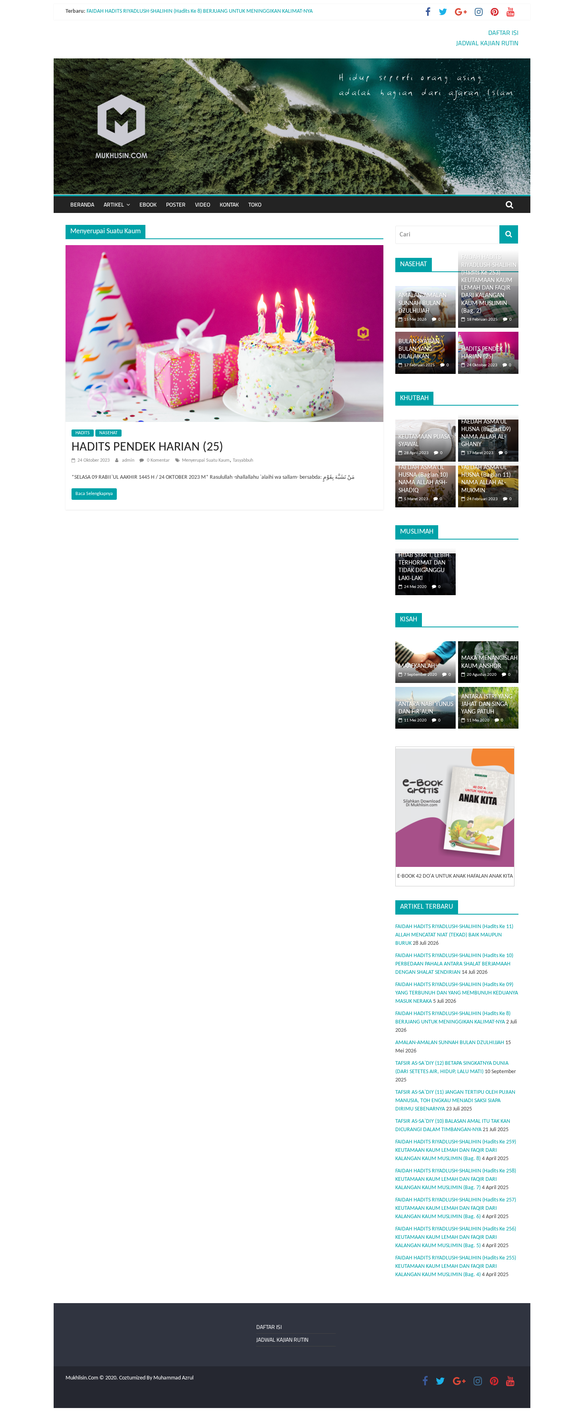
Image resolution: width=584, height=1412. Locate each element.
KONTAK (229, 204)
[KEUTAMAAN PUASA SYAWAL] (425, 424)
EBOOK (148, 204)
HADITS (82, 433)
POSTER (176, 204)
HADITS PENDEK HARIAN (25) (147, 447)
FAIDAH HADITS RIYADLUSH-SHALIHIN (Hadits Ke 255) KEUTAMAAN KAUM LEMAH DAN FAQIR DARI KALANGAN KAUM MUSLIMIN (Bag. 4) (455, 1266)
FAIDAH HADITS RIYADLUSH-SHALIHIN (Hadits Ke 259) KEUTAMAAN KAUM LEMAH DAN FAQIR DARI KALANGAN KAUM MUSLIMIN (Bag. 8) (455, 1150)
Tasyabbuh (243, 460)
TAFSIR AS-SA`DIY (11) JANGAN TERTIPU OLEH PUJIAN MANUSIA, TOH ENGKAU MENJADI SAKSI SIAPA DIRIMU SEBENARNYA (455, 1100)
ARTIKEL (114, 204)
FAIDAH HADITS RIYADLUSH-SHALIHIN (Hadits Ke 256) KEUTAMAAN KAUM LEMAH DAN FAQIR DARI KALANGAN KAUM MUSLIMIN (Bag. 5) (455, 1237)
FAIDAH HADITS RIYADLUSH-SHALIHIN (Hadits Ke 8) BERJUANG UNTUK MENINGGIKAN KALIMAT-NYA (200, 11)
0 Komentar (158, 460)
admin (128, 460)
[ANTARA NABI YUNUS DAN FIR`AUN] (425, 691)
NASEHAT (108, 433)
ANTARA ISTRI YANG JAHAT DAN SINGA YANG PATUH (486, 704)
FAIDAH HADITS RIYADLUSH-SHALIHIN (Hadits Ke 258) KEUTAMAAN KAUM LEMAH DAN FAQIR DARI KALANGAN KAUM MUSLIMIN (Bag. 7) (455, 1179)
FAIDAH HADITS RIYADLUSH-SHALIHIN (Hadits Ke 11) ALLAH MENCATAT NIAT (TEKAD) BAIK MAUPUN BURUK (454, 935)
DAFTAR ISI (503, 33)
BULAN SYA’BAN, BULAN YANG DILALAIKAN (419, 349)
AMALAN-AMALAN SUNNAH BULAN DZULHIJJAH (422, 303)
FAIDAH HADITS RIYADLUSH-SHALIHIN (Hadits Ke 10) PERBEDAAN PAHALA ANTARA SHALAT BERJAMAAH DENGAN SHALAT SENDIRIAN (454, 964)
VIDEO (202, 204)
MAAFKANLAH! (417, 666)
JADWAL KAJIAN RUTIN (487, 43)
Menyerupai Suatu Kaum (206, 460)
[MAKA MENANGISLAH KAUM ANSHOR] (488, 645)
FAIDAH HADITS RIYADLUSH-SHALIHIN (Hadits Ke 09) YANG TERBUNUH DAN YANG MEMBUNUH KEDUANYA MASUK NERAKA (456, 993)
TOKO (254, 204)
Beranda (82, 204)
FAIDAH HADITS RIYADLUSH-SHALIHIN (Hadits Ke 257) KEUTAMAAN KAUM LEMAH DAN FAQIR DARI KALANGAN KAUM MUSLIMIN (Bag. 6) (455, 1208)
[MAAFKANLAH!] (425, 645)
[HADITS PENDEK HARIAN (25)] (224, 250)
